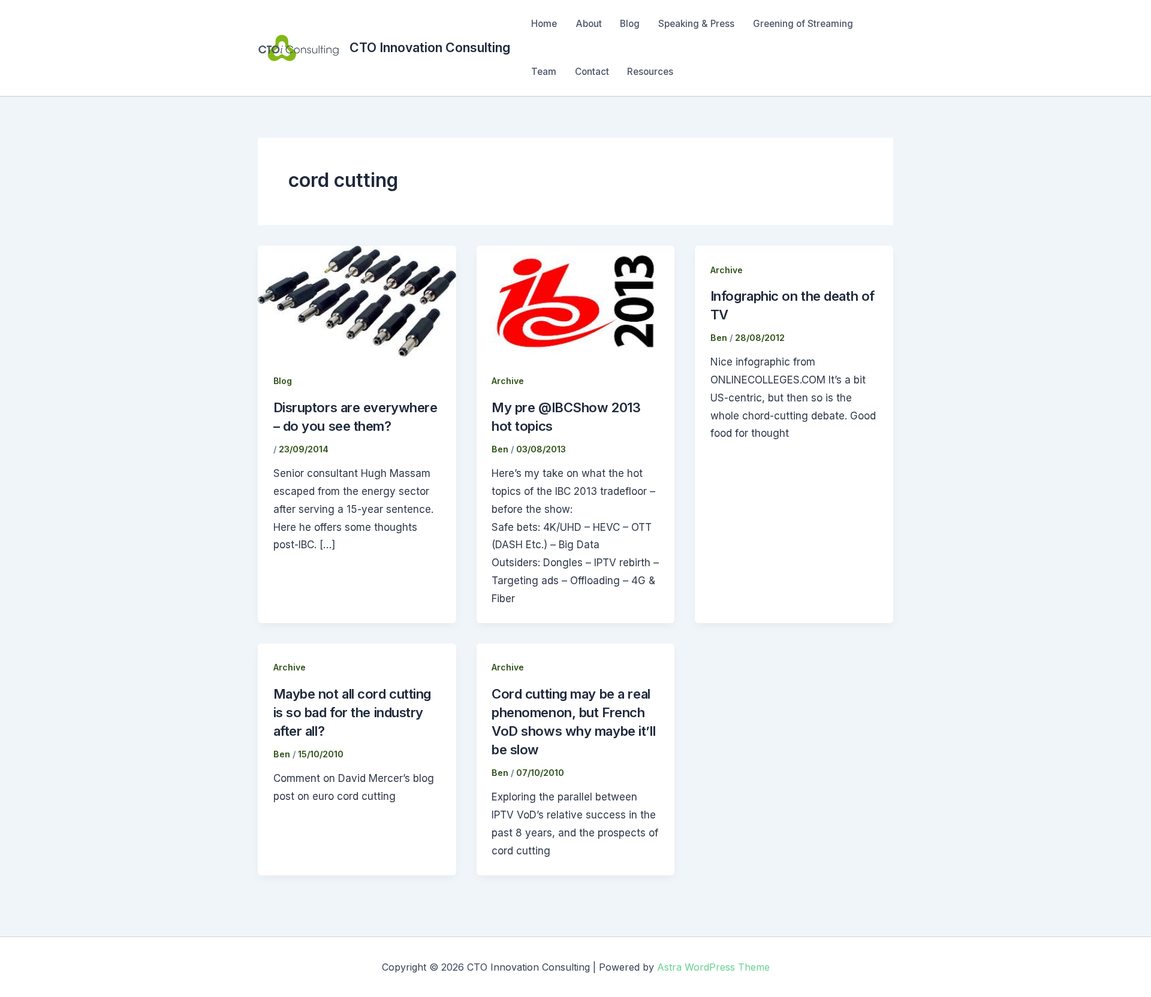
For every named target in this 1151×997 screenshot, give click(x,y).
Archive (508, 381)
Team (543, 71)
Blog (630, 23)
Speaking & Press (696, 23)
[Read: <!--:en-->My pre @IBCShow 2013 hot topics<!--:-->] (576, 301)
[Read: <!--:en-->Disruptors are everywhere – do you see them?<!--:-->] (357, 301)
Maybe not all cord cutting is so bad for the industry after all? (352, 712)
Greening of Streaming (803, 23)
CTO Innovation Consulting (429, 47)
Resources (650, 71)
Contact (592, 71)
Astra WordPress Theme (713, 967)
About (589, 23)
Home (544, 23)
